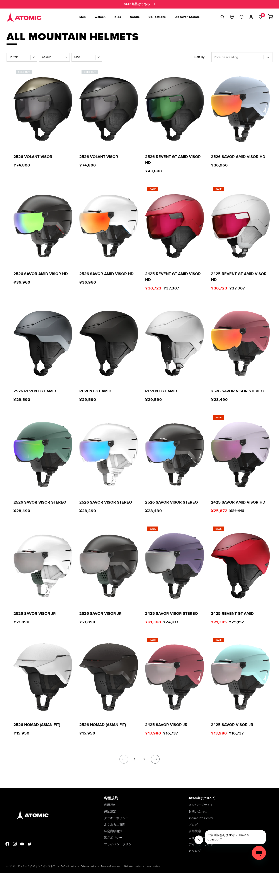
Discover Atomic (187, 17)
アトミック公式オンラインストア (36, 866)
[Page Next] (155, 759)
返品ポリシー (113, 838)
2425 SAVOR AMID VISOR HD (238, 502)
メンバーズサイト (201, 805)
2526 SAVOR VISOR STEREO (237, 391)
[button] (222, 17)
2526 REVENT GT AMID (35, 391)
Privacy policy (88, 866)
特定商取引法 (113, 831)
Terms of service (110, 866)
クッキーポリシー (116, 818)
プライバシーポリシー (119, 844)
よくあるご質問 (115, 824)
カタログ (195, 851)
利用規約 (110, 805)
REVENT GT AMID (95, 391)
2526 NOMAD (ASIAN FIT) (37, 724)
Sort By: (199, 57)
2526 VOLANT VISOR (33, 156)
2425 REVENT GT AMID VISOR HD (173, 276)
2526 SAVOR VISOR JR (35, 613)
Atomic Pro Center (201, 818)
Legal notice (153, 866)
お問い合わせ (198, 811)
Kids (117, 17)
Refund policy (69, 866)
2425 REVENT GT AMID (232, 613)
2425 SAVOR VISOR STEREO (171, 613)
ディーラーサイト (201, 844)
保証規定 (110, 811)
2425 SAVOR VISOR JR (166, 724)
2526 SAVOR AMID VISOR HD (238, 156)
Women (100, 17)
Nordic (135, 17)
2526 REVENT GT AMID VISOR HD (173, 159)
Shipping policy (133, 866)
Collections (157, 17)
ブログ (193, 824)
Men (82, 17)
